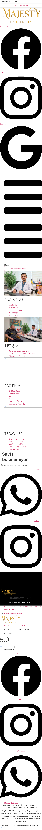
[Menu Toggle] (2, 173)
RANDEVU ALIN (21, 5)
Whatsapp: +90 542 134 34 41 (21, 602)
